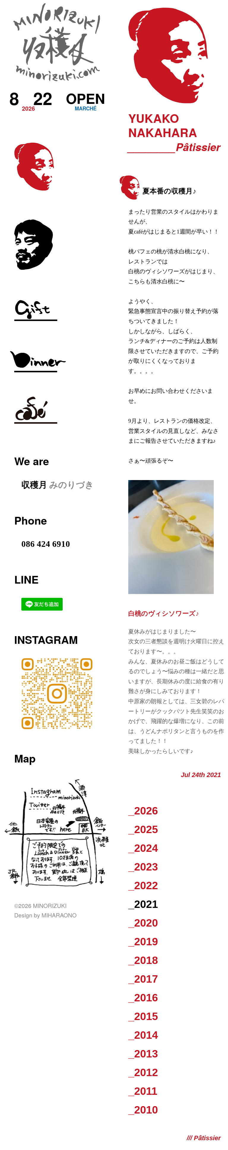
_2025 (143, 829)
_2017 (143, 979)
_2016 (143, 998)
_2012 (143, 1072)
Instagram (46, 639)
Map (25, 758)
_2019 (143, 941)
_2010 (143, 1110)
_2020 (143, 923)
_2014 (143, 1035)
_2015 (143, 1016)
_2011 (142, 1091)
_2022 (143, 885)
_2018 (143, 960)
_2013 (143, 1054)
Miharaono (59, 915)
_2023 (143, 867)
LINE (26, 579)
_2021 (143, 904)
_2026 (143, 811)
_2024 (143, 848)
